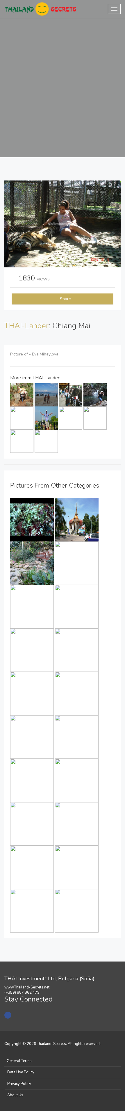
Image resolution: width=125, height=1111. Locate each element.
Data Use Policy (20, 1072)
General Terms (19, 1060)
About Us (15, 1095)
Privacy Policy (19, 1083)
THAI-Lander (26, 326)
